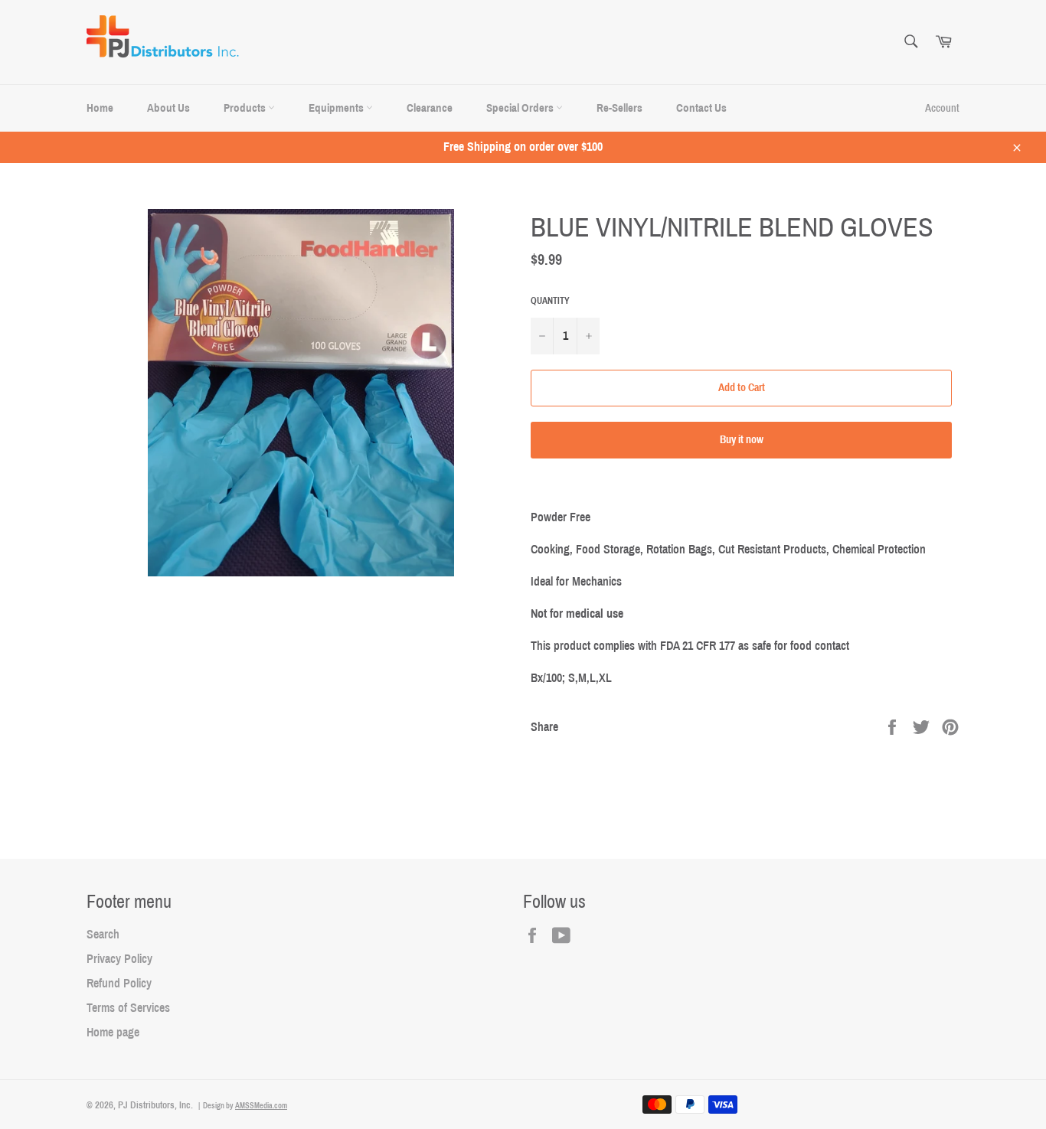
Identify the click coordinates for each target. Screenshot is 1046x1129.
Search (103, 934)
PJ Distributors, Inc (154, 1105)
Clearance (430, 108)
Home (100, 108)
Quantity (550, 300)
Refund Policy (119, 983)
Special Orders (521, 108)
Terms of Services (128, 1007)
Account (942, 108)
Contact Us (701, 108)
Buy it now (741, 439)
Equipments (337, 108)
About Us (168, 108)
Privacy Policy (119, 958)
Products (246, 108)
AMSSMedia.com (261, 1105)
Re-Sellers (619, 108)
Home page (113, 1032)
